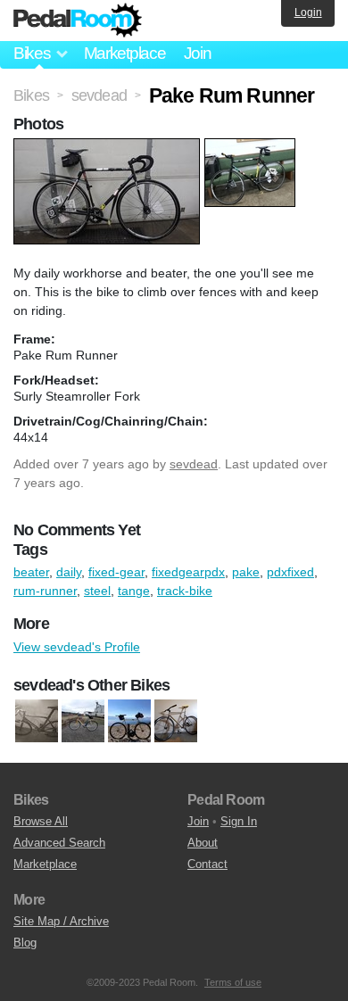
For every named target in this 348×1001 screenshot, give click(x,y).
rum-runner (45, 590)
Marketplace (125, 53)
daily (68, 572)
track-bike (184, 590)
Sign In (238, 821)
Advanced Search (59, 842)
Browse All (40, 821)
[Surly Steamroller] (129, 721)
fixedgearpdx (188, 572)
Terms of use (232, 982)
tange (134, 590)
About (202, 842)
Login (308, 12)
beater (31, 572)
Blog (25, 942)
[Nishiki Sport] (83, 721)
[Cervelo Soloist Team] (36, 721)
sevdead (194, 464)
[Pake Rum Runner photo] (108, 147)
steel (97, 590)
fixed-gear (116, 572)
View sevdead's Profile (76, 647)
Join (197, 53)
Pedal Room (77, 20)
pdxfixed (290, 572)
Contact (207, 864)
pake (246, 572)
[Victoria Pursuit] (176, 721)
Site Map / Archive (61, 921)
